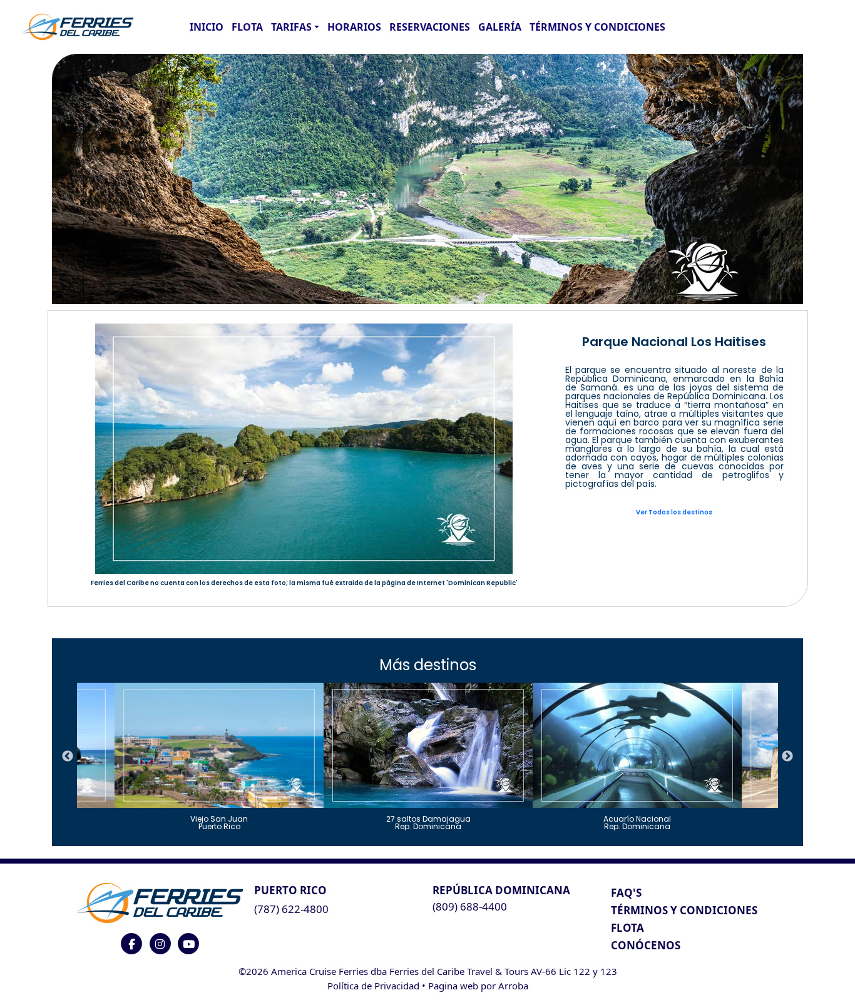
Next (787, 756)
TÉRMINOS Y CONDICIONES (684, 910)
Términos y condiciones (597, 27)
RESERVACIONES (429, 27)
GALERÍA (499, 27)
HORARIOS (354, 27)
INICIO (206, 27)
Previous (67, 756)
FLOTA (247, 27)
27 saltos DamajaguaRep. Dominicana (428, 822)
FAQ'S (626, 892)
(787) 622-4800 (291, 909)
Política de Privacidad (373, 985)
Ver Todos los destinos (674, 512)
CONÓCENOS (645, 945)
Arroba (513, 985)
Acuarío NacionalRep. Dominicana (637, 822)
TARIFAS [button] (291, 27)
